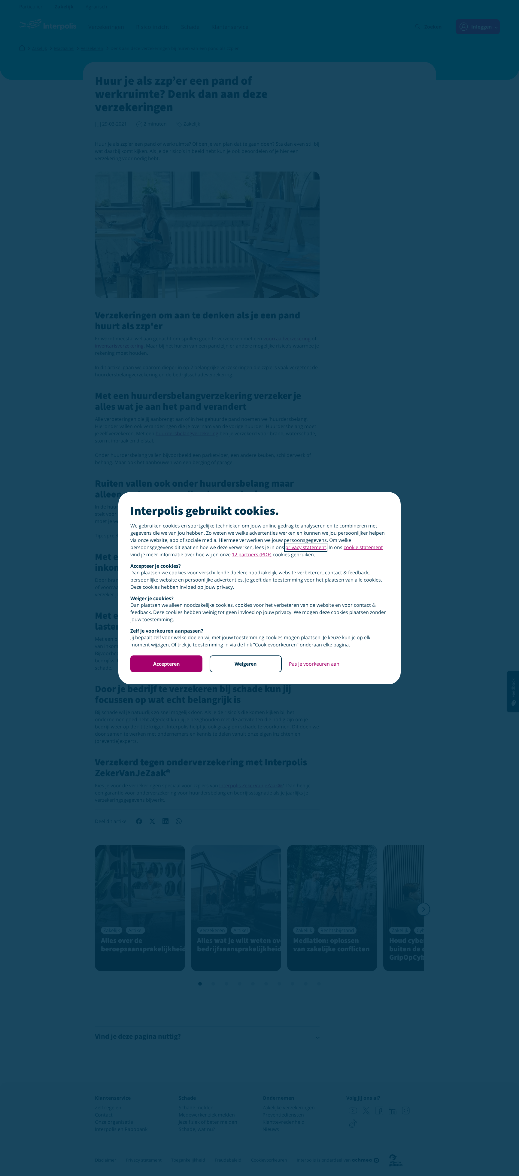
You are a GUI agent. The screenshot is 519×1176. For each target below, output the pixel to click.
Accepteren (166, 664)
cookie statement (363, 547)
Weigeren (246, 664)
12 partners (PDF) (252, 554)
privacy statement (305, 547)
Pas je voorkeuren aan (314, 664)
